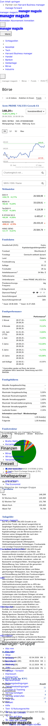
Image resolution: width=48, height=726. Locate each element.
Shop (8, 654)
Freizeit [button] (8, 463)
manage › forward (14, 670)
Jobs (7, 667)
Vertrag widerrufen (14, 696)
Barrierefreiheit (12, 680)
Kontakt (9, 702)
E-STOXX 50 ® (8, 215)
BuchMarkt (10, 661)
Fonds (33, 81)
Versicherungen (13, 459)
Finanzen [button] (9, 448)
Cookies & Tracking (15, 689)
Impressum (10, 673)
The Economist (12, 484)
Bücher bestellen (13, 468)
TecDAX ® (6, 208)
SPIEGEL (9, 658)
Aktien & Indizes (10, 98)
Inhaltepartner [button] (14, 476)
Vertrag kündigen (14, 692)
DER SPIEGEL (12, 481)
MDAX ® (5, 202)
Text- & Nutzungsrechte (17, 708)
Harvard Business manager (31, 4)
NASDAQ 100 (8, 222)
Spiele (8, 472)
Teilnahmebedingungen (17, 686)
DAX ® (5, 195)
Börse (24, 81)
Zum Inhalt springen (10, 1)
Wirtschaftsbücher (14, 456)
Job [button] (5, 436)
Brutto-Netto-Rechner (16, 441)
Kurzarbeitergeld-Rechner (18, 444)
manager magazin (9, 81)
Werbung (9, 664)
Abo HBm (10, 651)
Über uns (9, 699)
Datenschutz (11, 677)
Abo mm (9, 648)
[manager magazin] (11, 29)
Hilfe (7, 705)
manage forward (13, 8)
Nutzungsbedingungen (16, 683)
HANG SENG (7, 229)
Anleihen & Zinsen (26, 98)
